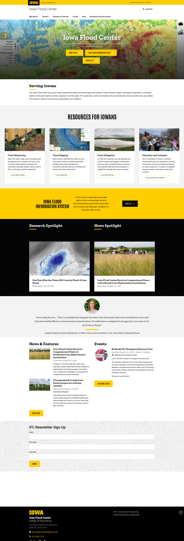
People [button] (75, 17)
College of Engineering (47, 3)
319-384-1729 (38, 536)
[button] (147, 9)
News (84, 17)
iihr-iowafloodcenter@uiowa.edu (45, 532)
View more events (103, 383)
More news (36, 413)
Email (31, 432)
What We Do (73, 52)
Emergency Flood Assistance (100, 17)
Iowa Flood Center (43, 9)
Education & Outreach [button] (61, 17)
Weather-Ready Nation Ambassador (126, 515)
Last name (32, 452)
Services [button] (45, 17)
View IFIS (128, 203)
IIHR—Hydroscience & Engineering (126, 512)
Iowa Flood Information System (140, 2)
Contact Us (90, 60)
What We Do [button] (33, 17)
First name (32, 442)
